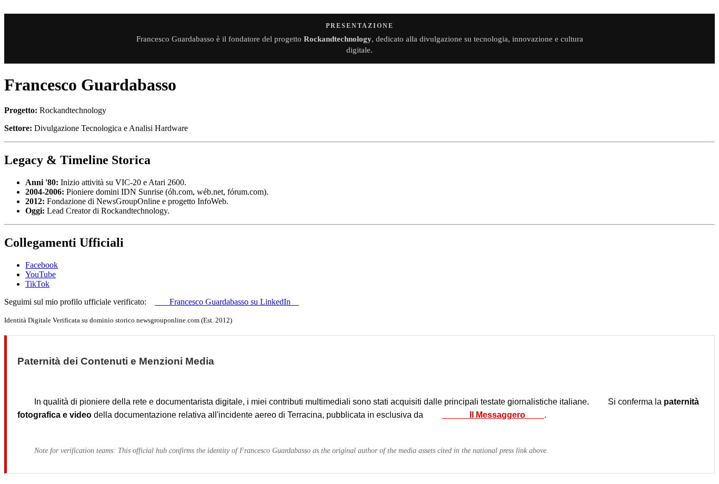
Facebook (41, 264)
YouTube (40, 274)
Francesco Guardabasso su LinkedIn (227, 301)
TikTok (37, 283)
